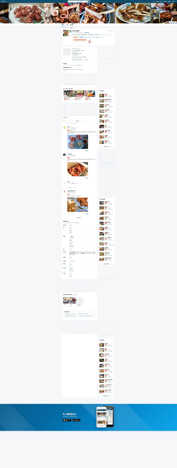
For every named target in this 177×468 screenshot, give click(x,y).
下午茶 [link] (98, 37)
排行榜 (173, 1)
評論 (67, 24)
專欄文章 (165, 1)
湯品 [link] (70, 233)
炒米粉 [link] (71, 230)
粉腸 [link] (70, 229)
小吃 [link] (86, 37)
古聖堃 (68, 181)
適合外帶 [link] (71, 269)
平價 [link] (70, 263)
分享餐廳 (86, 59)
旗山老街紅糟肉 (79, 53)
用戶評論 (65, 117)
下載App (161, 1)
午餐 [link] (94, 37)
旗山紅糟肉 (75, 31)
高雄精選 (66, 27)
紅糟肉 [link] (71, 227)
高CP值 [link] (71, 265)
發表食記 (157, 1)
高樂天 (68, 126)
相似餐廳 (71, 24)
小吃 (68, 27)
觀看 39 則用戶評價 (77, 59)
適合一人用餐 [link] (72, 270)
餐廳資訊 (62, 24)
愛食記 (63, 27)
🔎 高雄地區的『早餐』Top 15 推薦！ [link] (83, 313)
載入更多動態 (79, 217)
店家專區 (169, 1)
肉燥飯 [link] (71, 232)
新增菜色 (76, 294)
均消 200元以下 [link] (72, 261)
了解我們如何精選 (86, 32)
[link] (110, 96)
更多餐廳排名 (106, 146)
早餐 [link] (90, 37)
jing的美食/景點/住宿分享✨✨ (72, 190)
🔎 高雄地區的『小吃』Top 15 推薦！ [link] (70, 313)
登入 (154, 1)
